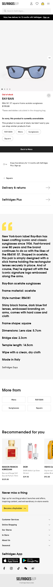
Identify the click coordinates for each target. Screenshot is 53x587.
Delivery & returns (14, 188)
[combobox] (28, 10)
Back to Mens (26, 149)
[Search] (5, 10)
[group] (26, 462)
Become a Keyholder (13, 508)
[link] (11, 474)
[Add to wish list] (49, 95)
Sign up (46, 17)
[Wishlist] (37, 3)
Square (9, 178)
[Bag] (42, 3)
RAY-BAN (8, 99)
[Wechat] (26, 570)
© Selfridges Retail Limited (26, 583)
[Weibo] (33, 570)
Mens (13, 399)
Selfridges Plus (12, 199)
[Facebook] (4, 570)
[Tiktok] (18, 570)
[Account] (31, 3)
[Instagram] (11, 570)
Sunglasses (14, 408)
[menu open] (48, 3)
